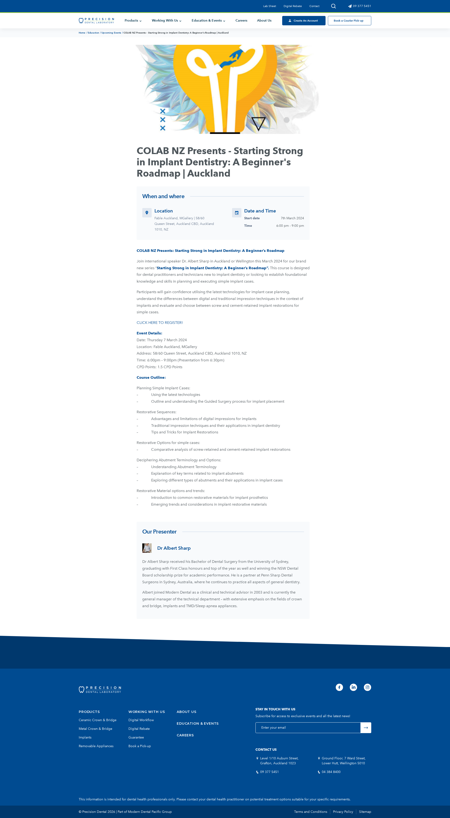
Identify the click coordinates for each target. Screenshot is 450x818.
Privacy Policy (343, 812)
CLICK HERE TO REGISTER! (160, 322)
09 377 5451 (361, 6)
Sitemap (365, 812)
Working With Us (165, 21)
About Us (264, 21)
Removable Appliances (96, 746)
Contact (314, 6)
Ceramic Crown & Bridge (97, 720)
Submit (365, 727)
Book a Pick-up (139, 746)
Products (131, 21)
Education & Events (207, 21)
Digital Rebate (293, 6)
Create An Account (306, 20)
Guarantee (136, 737)
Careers (241, 21)
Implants (85, 737)
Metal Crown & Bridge (95, 729)
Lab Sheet (269, 6)
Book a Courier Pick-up (349, 20)
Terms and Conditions (310, 812)
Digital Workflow (141, 720)
